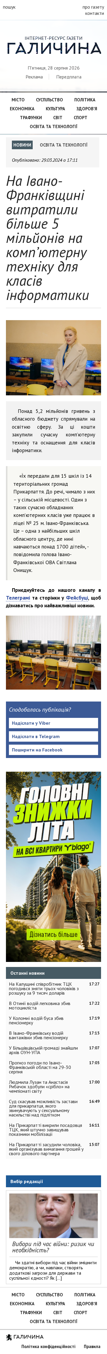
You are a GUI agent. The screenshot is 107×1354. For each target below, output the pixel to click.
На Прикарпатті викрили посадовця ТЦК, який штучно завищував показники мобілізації (45, 1129)
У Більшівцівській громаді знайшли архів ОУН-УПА (43, 1050)
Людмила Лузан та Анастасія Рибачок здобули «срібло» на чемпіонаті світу (39, 1086)
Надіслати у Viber (31, 723)
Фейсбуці (77, 597)
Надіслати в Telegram (36, 736)
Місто (18, 100)
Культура (55, 108)
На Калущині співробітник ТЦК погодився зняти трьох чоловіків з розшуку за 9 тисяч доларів (44, 988)
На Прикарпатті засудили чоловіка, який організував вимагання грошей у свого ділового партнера (46, 1148)
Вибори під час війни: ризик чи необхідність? (53, 1247)
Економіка (22, 108)
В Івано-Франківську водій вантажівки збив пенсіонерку (38, 1035)
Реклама (34, 77)
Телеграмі (18, 597)
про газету (93, 6)
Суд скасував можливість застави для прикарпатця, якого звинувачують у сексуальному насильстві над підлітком (43, 1108)
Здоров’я (86, 108)
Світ (57, 117)
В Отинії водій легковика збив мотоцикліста (39, 1005)
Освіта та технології (53, 126)
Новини (22, 145)
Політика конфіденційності (48, 1346)
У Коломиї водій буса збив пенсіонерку (36, 1020)
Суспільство (49, 100)
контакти (94, 13)
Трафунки (31, 117)
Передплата (68, 77)
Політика (84, 100)
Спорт (80, 117)
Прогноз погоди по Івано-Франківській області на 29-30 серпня (40, 1067)
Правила (92, 1346)
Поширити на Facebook (37, 750)
